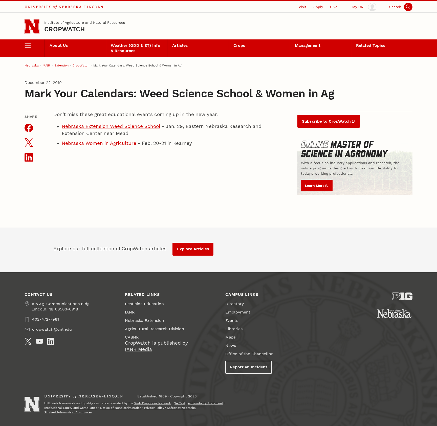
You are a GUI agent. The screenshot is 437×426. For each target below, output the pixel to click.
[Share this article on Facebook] (29, 128)
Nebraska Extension (144, 320)
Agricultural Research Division (154, 328)
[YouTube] (39, 341)
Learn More (314, 186)
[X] (28, 341)
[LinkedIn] (50, 341)
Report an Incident (248, 367)
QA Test (179, 403)
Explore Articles (193, 248)
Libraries (234, 328)
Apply (318, 7)
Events (231, 320)
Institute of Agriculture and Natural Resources (84, 22)
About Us (59, 45)
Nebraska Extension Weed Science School (111, 126)
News (230, 345)
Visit (302, 7)
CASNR (132, 337)
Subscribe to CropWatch (326, 121)
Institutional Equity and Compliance (70, 408)
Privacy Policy (154, 408)
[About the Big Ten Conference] (402, 296)
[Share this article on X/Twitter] (29, 142)
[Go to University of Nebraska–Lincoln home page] (32, 26)
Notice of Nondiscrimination (120, 408)
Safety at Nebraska (181, 408)
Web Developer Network (152, 403)
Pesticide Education (144, 303)
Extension (61, 65)
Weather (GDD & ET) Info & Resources (135, 48)
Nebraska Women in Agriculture (99, 143)
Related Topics (370, 45)
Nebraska (32, 65)
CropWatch (64, 29)
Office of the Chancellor (249, 353)
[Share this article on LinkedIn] (29, 157)
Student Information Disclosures (68, 412)
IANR (46, 65)
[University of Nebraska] (394, 313)
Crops (239, 45)
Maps (230, 337)
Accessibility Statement (205, 403)
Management (307, 45)
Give (333, 7)
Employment (237, 312)
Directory (234, 303)
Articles (180, 45)
